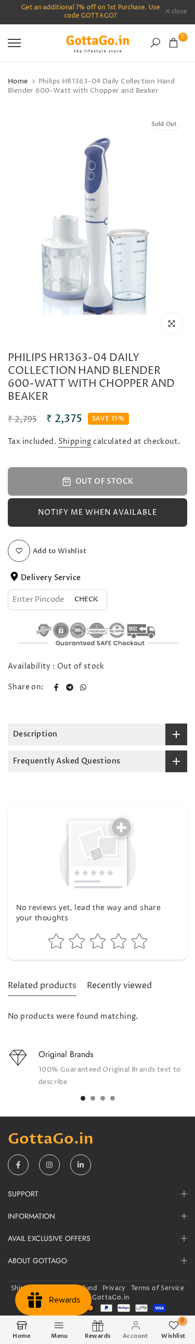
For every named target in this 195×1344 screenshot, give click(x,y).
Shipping (75, 441)
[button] (97, 512)
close (178, 12)
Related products (42, 985)
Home (18, 81)
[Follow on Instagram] (49, 1164)
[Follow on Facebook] (18, 1164)
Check (86, 599)
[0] (173, 43)
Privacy (114, 1288)
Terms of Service (157, 1288)
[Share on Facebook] (56, 687)
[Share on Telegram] (70, 687)
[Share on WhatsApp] (83, 687)
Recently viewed (119, 985)
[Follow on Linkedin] (80, 1164)
